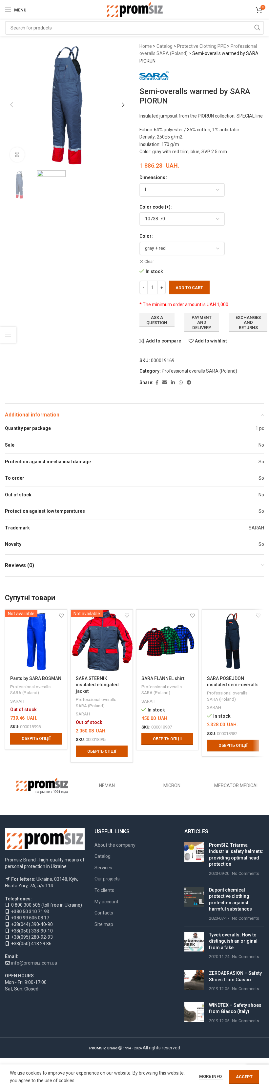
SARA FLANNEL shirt (162, 678)
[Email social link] (164, 382)
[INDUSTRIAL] (42, 785)
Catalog (164, 46)
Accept (244, 1076)
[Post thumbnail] (194, 859)
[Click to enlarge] (17, 154)
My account (106, 901)
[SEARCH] (257, 28)
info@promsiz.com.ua (34, 963)
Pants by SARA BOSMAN (35, 678)
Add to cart (189, 287)
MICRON (171, 785)
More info (211, 1076)
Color (145, 236)
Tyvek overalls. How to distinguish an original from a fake (233, 941)
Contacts (103, 912)
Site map (103, 924)
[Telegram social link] (189, 382)
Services (103, 867)
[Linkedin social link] (173, 382)
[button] (11, 104)
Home (145, 46)
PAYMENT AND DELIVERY (202, 322)
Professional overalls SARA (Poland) (199, 371)
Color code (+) (155, 207)
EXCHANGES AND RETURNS (248, 322)
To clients (104, 890)
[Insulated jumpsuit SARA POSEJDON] (233, 640)
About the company (114, 845)
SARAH (17, 701)
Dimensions (152, 177)
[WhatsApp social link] (181, 382)
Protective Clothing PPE (201, 46)
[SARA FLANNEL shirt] (167, 640)
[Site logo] (134, 9)
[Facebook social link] (157, 382)
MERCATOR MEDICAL (236, 785)
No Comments (245, 873)
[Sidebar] (8, 335)
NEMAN (107, 785)
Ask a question (156, 320)
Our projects (107, 878)
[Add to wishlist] (192, 615)
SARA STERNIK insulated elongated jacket (97, 685)
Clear (149, 261)
